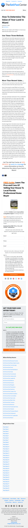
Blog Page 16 (6, 460)
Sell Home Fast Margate (8, 385)
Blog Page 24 (6, 477)
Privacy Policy (8, 502)
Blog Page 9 (6, 444)
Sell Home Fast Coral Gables (9, 396)
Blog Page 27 (6, 484)
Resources (23, 498)
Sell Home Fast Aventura (9, 389)
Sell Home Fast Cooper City (9, 391)
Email (5, 246)
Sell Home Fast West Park (9, 400)
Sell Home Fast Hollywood (9, 413)
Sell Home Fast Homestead (9, 374)
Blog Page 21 (6, 470)
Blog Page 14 (6, 455)
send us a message (17, 164)
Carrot (22, 526)
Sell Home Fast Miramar (8, 404)
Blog (23, 500)
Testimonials (18, 500)
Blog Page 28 (6, 486)
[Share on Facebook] (3, 175)
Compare (6, 500)
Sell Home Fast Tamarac (8, 402)
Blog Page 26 (6, 481)
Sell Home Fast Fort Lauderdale (10, 415)
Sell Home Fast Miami (8, 417)
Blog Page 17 (6, 462)
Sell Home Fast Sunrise (8, 382)
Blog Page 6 (6, 438)
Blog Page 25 (6, 479)
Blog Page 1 (6, 427)
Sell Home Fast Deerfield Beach (10, 369)
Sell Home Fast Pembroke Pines (10, 407)
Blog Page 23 (6, 475)
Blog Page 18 (6, 464)
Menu (24, 10)
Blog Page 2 (6, 429)
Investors (20, 1)
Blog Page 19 (6, 466)
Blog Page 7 (6, 440)
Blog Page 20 (6, 468)
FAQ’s (18, 498)
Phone (5, 241)
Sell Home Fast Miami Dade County (11, 363)
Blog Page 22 (6, 473)
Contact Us (14, 1)
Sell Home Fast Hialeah (8, 409)
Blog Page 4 (6, 433)
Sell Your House (5, 498)
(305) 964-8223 (10, 10)
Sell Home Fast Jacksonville (9, 376)
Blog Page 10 (6, 446)
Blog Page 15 (6, 457)
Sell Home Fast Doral (8, 367)
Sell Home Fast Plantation (9, 387)
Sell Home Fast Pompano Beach (10, 411)
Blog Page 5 (6, 435)
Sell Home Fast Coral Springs (10, 365)
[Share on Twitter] (5, 175)
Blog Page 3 (6, 431)
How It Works (13, 498)
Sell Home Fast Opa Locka (9, 398)
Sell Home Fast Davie (8, 372)
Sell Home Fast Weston (8, 380)
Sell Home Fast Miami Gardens (10, 393)
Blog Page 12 (6, 451)
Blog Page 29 (6, 488)
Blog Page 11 (6, 449)
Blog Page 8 (6, 442)
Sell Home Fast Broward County (10, 361)
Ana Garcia (5, 27)
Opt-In (5, 255)
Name (5, 236)
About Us (8, 1)
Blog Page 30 (6, 490)
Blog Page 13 (6, 453)
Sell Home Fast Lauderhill (9, 378)
